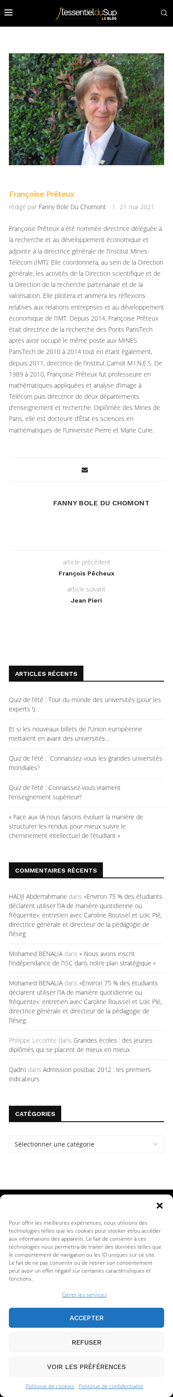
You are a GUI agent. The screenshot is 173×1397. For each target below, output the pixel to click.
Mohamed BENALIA (36, 953)
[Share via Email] (85, 469)
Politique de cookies (50, 1386)
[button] (159, 1205)
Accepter (87, 1318)
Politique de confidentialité (111, 1386)
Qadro (17, 1069)
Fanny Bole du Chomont (72, 206)
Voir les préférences (86, 1367)
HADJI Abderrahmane (38, 896)
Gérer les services (84, 1294)
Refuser (87, 1342)
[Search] (164, 13)
